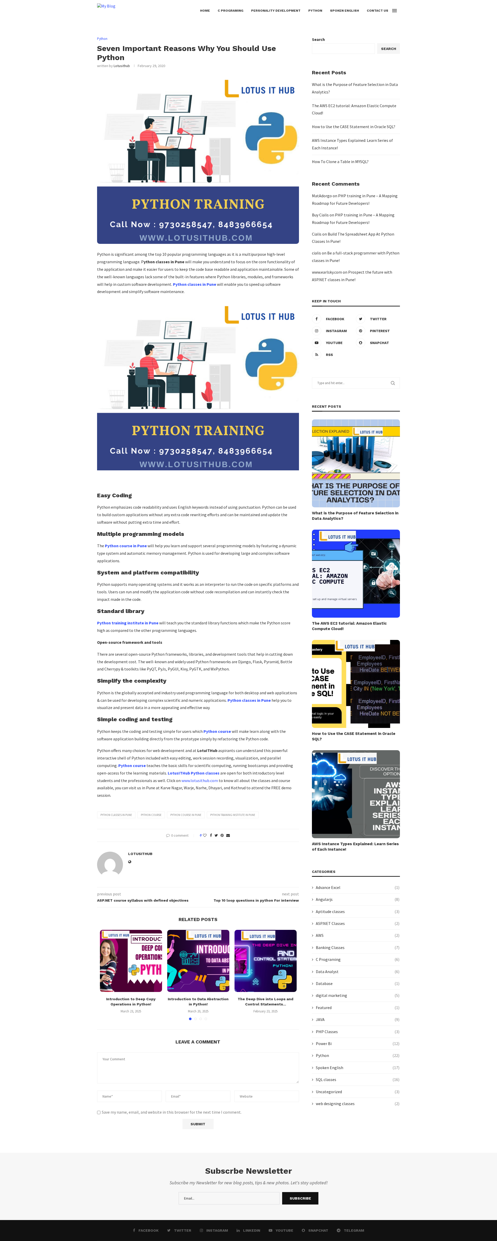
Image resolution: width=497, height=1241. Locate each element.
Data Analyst (357, 971)
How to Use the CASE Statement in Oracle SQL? (353, 126)
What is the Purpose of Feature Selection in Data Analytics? (355, 516)
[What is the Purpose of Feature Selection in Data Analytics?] (356, 463)
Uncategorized (357, 1091)
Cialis (316, 234)
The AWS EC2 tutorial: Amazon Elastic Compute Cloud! (349, 626)
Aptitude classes (357, 911)
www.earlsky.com (327, 272)
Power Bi (357, 1043)
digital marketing (357, 995)
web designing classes (357, 1103)
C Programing (230, 10)
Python (315, 10)
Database (357, 983)
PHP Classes (357, 1031)
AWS (357, 935)
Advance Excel (357, 887)
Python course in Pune (185, 815)
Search (318, 39)
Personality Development (276, 10)
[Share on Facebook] (211, 835)
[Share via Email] (228, 835)
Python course (151, 815)
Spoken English (344, 10)
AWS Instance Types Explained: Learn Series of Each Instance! (355, 847)
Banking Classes (357, 947)
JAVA (357, 1019)
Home (205, 10)
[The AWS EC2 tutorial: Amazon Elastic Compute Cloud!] (356, 574)
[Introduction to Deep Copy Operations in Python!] (131, 961)
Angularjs (357, 899)
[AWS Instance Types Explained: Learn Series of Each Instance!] (356, 794)
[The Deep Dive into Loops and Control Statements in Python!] (266, 961)
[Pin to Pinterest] (222, 835)
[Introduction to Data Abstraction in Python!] (198, 961)
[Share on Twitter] (216, 835)
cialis (316, 252)
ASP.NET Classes (357, 923)
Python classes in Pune (116, 815)
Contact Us (377, 10)
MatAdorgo (322, 195)
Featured (357, 1007)
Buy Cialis (320, 214)
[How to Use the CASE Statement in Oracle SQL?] (356, 684)
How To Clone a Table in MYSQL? (340, 161)
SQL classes (357, 1079)
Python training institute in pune (232, 815)
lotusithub (122, 65)
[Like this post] (205, 835)
